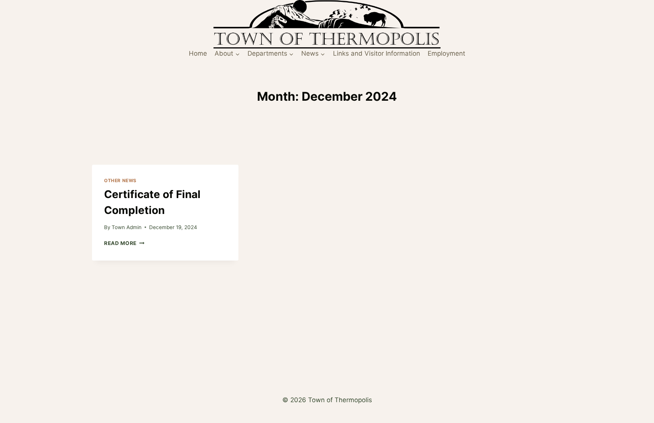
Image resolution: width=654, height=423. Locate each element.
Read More (124, 243)
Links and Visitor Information (376, 53)
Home (198, 53)
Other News (120, 180)
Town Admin (127, 227)
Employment (446, 53)
